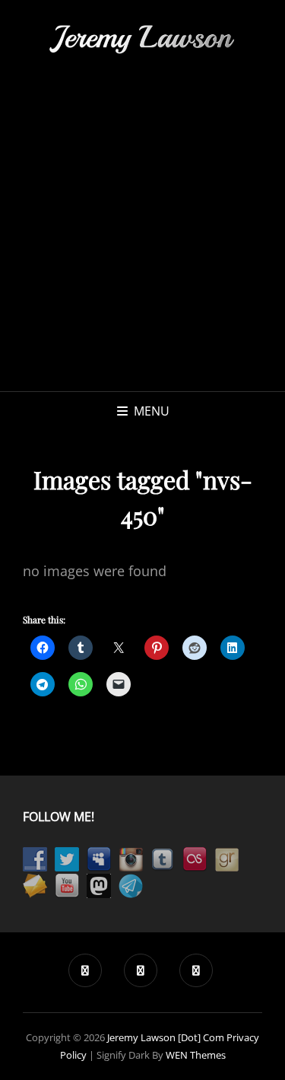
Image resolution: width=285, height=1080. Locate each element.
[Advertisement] (142, 241)
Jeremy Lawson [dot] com (165, 1037)
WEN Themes (196, 1055)
